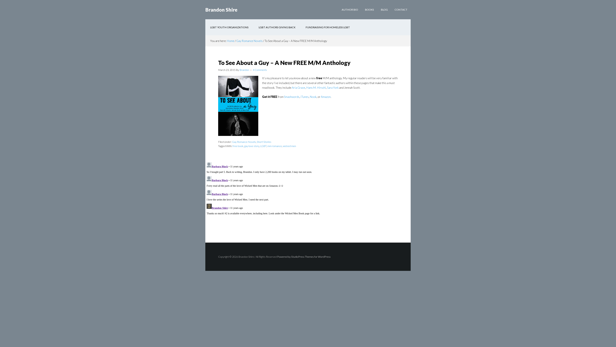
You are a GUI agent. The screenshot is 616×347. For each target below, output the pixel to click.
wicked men (289, 145)
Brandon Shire (221, 10)
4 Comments (260, 69)
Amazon (326, 96)
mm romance (274, 145)
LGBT (263, 145)
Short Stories (264, 141)
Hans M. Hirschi (316, 87)
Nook (313, 96)
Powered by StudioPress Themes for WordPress (304, 256)
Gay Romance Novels (244, 141)
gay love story (251, 145)
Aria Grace (298, 87)
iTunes (304, 96)
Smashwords (291, 96)
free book (238, 145)
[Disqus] (308, 201)
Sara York (333, 87)
